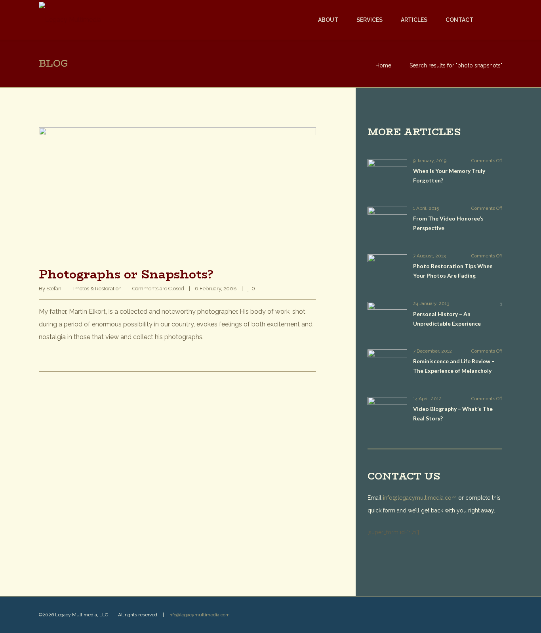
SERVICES (369, 20)
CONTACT (459, 20)
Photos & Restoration (97, 289)
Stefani (54, 289)
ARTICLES (414, 20)
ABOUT (328, 20)
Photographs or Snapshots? (126, 274)
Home (383, 65)
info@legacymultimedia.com (420, 498)
